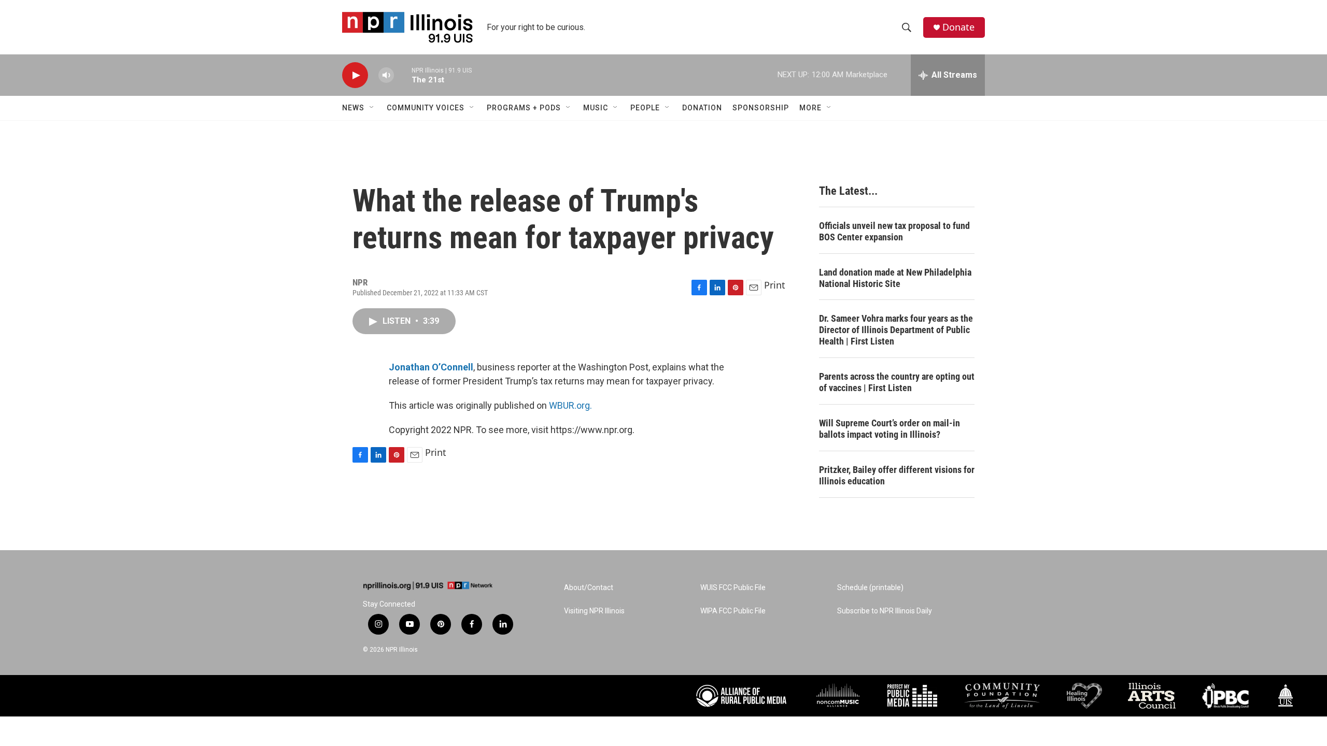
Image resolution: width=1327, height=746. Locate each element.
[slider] (402, 74)
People (645, 108)
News (353, 108)
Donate (958, 27)
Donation (702, 108)
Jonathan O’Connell (431, 367)
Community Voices (425, 108)
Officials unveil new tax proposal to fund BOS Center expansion (894, 231)
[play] (355, 75)
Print (774, 285)
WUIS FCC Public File (733, 588)
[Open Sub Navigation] (372, 108)
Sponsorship (760, 108)
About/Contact (588, 588)
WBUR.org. (570, 405)
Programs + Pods (524, 108)
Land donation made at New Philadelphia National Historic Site (895, 278)
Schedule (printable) (870, 588)
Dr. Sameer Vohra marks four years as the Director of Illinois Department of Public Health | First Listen (896, 330)
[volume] (386, 75)
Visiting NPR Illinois (594, 611)
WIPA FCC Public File (733, 611)
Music (595, 108)
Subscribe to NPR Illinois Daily (884, 611)
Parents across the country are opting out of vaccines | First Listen (897, 382)
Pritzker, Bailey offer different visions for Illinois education (897, 475)
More (810, 108)
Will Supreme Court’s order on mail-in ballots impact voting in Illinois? (889, 429)
